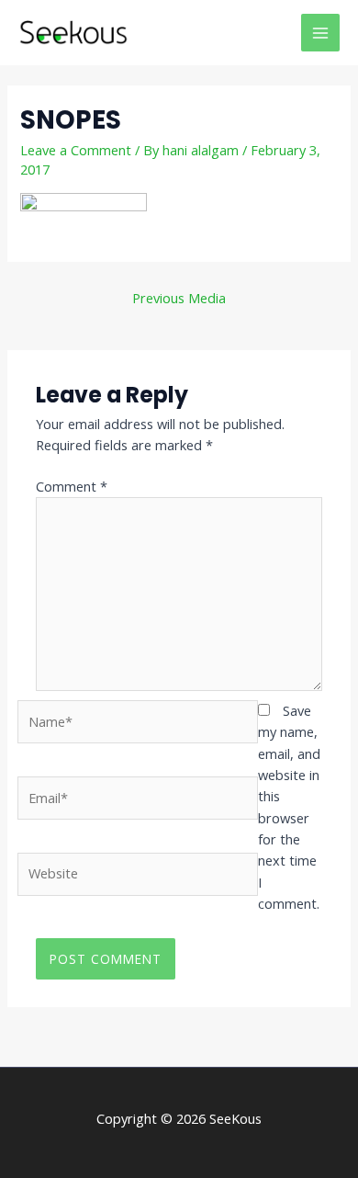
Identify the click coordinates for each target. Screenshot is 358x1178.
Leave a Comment (75, 150)
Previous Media (179, 298)
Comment (71, 486)
